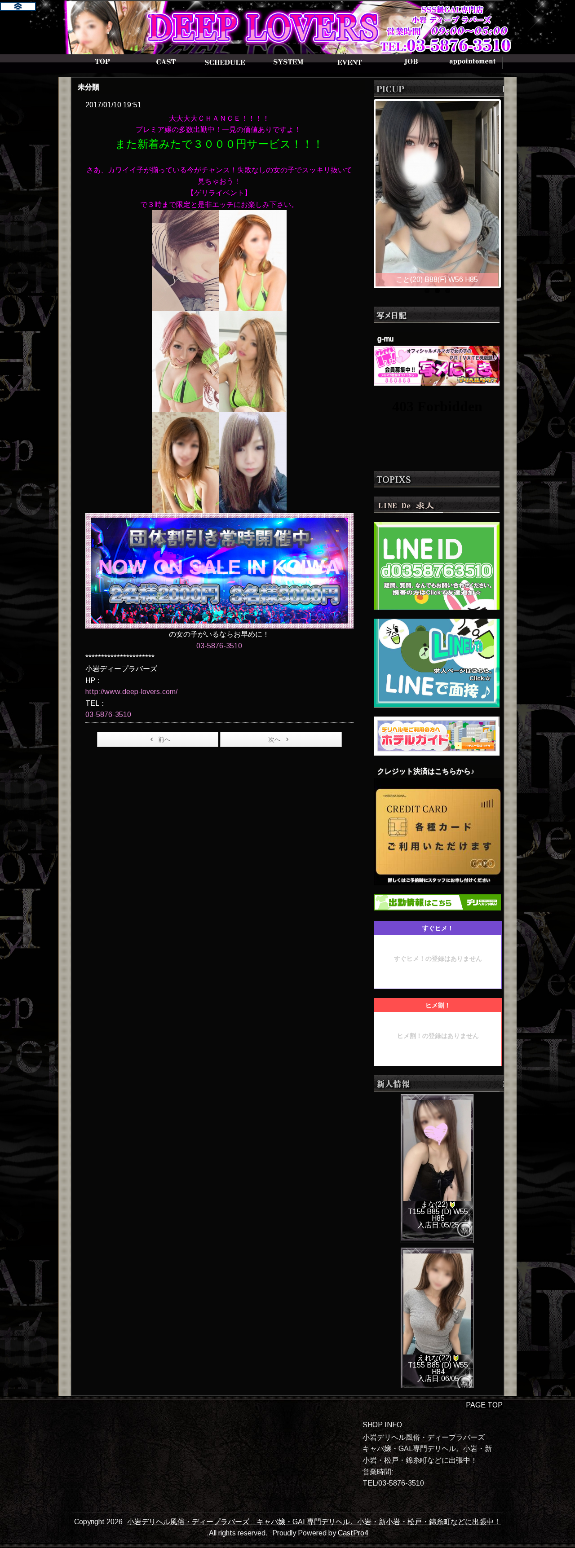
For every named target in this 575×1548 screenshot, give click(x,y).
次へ (274, 739)
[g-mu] (437, 365)
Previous (366, 191)
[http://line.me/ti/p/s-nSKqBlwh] (437, 565)
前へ (164, 739)
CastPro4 (353, 1533)
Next (508, 191)
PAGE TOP (484, 1405)
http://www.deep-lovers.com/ (131, 691)
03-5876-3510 (219, 646)
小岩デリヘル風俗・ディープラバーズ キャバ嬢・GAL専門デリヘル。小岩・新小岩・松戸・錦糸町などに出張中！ (314, 1522)
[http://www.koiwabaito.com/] (437, 662)
